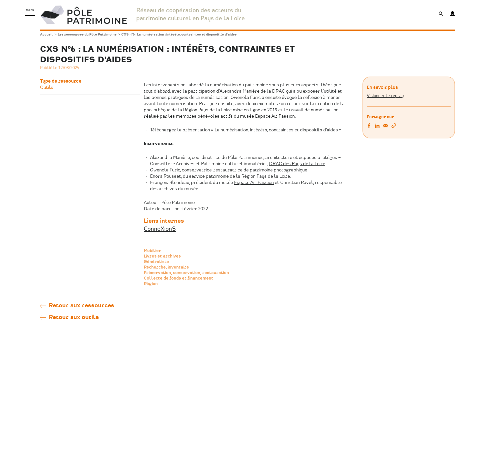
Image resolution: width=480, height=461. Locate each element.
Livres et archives (162, 256)
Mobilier (152, 251)
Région (151, 284)
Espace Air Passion (254, 182)
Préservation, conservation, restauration (186, 273)
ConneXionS (160, 229)
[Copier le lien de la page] (394, 126)
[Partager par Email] (385, 126)
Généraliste (156, 262)
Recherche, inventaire (166, 267)
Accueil (46, 34)
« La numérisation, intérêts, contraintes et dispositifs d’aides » (276, 130)
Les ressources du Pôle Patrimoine (87, 34)
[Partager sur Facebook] (369, 126)
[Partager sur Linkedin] (377, 126)
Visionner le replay (385, 96)
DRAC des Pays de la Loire (297, 163)
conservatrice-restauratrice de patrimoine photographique (244, 170)
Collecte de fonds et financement (178, 278)
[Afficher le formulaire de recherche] (441, 14)
